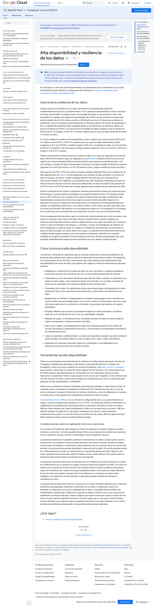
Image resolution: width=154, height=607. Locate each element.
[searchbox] (16, 23)
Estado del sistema (72, 580)
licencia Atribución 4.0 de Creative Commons (104, 545)
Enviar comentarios (116, 53)
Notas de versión (71, 577)
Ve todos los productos (44, 569)
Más (60, 3)
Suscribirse (125, 602)
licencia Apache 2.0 (62, 547)
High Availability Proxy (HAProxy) (54, 400)
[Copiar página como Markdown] (74, 58)
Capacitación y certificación (105, 584)
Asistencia (69, 573)
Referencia (16, 15)
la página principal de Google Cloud (83, 81)
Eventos (127, 573)
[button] (15, 66)
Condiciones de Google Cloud (90, 593)
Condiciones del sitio (69, 593)
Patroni (63, 175)
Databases (65, 47)
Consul (109, 367)
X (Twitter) (128, 577)
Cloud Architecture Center (104, 580)
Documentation (53, 47)
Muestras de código (102, 577)
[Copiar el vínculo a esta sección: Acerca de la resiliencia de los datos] (89, 102)
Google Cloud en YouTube (134, 580)
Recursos (29, 15)
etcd (104, 367)
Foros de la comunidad (73, 569)
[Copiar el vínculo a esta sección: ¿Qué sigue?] (58, 513)
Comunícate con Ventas (44, 580)
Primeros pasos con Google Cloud (107, 573)
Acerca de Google (42, 593)
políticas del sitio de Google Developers (114, 547)
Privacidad (55, 593)
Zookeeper (119, 367)
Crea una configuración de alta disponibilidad (63, 519)
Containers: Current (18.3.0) (42, 10)
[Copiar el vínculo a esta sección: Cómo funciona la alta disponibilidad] (90, 248)
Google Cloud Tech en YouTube (136, 584)
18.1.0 (84, 65)
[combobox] (94, 3)
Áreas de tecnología (42, 3)
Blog (126, 569)
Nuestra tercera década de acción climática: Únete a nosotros (60, 597)
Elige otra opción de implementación (66, 28)
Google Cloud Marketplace (45, 577)
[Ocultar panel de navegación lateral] (29, 602)
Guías (5, 15)
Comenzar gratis (141, 10)
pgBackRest (90, 158)
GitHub (97, 569)
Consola (114, 3)
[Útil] (121, 47)
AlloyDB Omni (15, 10)
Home (42, 47)
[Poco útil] (125, 47)
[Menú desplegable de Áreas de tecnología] (53, 3)
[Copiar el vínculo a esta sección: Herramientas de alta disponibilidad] (89, 355)
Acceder (147, 3)
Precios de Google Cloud (44, 573)
